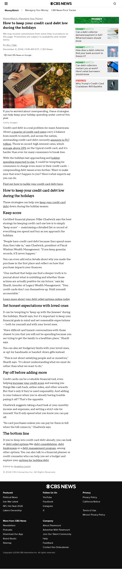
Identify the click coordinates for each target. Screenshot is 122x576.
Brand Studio (9, 538)
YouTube (47, 497)
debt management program (39, 448)
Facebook (48, 501)
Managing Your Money (36, 10)
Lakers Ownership (12, 510)
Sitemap (7, 543)
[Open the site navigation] (23, 3)
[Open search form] (114, 3)
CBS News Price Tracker (63, 10)
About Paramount (52, 525)
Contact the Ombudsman (56, 547)
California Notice (91, 501)
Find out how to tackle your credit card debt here (33, 184)
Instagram (48, 506)
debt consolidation (45, 444)
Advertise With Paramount (56, 530)
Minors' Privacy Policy (94, 515)
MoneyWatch (12, 10)
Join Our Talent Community (57, 534)
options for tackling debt (34, 460)
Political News (10, 497)
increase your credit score (28, 383)
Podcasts (7, 530)
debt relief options (17, 444)
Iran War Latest (10, 501)
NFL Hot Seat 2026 (13, 506)
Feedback (48, 543)
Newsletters (9, 525)
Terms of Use (89, 510)
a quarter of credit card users (28, 132)
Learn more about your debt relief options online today (36, 299)
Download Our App (13, 534)
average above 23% (14, 148)
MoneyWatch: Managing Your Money (23, 18)
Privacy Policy (90, 497)
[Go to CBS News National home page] (61, 3)
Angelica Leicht (22, 466)
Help (45, 538)
